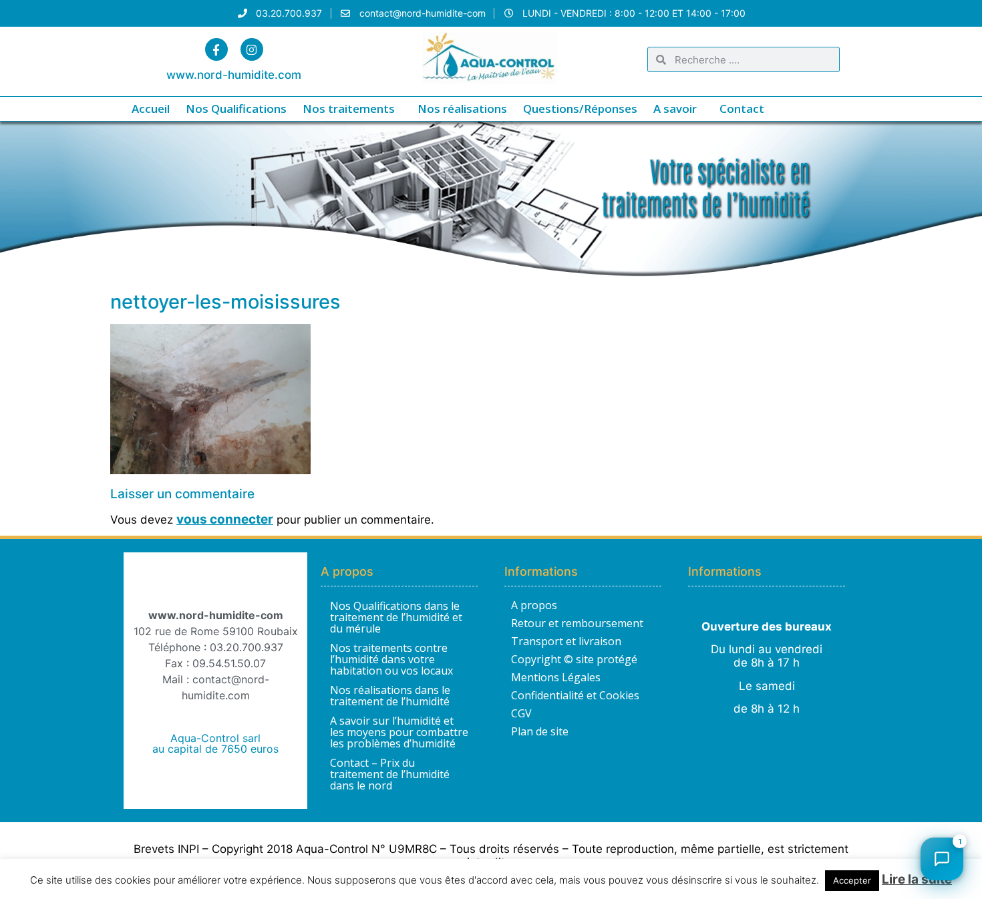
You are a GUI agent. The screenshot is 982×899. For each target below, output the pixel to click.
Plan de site (539, 731)
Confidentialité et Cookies (575, 695)
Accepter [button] (852, 880)
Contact (741, 108)
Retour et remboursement (577, 623)
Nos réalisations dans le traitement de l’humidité (390, 696)
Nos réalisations (462, 108)
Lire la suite (917, 879)
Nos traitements (349, 108)
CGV (521, 713)
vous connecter (224, 519)
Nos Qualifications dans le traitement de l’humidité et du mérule (396, 617)
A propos (534, 605)
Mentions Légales (556, 677)
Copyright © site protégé (574, 659)
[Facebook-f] (216, 49)
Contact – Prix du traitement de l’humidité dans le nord (390, 774)
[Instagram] (251, 49)
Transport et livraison (566, 641)
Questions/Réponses (580, 108)
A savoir (675, 108)
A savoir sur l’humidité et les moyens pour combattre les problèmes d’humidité (399, 732)
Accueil (151, 108)
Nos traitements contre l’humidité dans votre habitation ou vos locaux (391, 659)
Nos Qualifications (236, 108)
